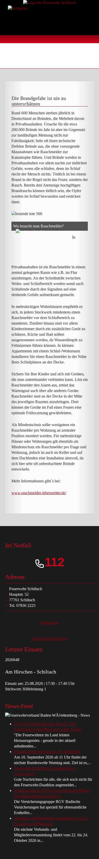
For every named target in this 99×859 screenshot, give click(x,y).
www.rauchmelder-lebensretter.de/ (38, 493)
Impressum (49, 622)
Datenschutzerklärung (49, 638)
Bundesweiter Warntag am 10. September (47, 751)
